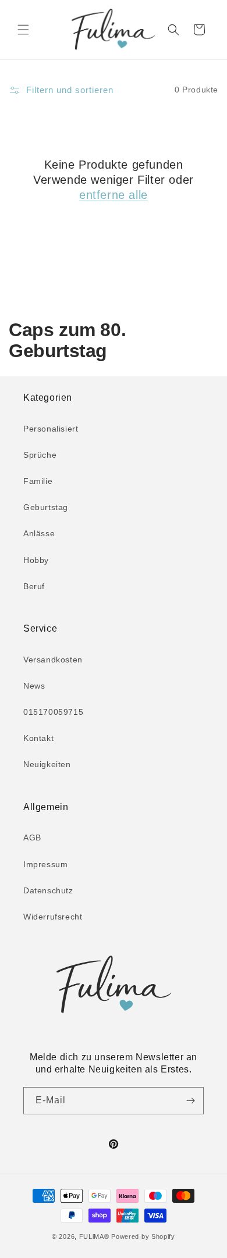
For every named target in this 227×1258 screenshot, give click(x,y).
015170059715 (53, 712)
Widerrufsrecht (52, 916)
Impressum (45, 864)
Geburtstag (45, 507)
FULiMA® (94, 1236)
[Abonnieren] (190, 1100)
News (34, 685)
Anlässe (39, 533)
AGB (32, 837)
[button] (23, 29)
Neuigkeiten (47, 764)
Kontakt (38, 738)
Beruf (34, 586)
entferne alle (113, 194)
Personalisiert (50, 428)
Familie (37, 481)
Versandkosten (53, 659)
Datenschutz (48, 890)
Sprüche (39, 454)
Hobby (36, 560)
